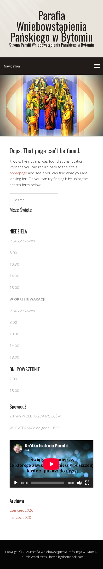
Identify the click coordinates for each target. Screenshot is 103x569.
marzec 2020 (20, 517)
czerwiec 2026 (21, 510)
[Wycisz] (79, 482)
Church (25, 557)
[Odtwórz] (15, 482)
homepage (18, 173)
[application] (51, 464)
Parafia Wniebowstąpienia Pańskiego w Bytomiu (51, 26)
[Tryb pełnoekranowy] (87, 482)
